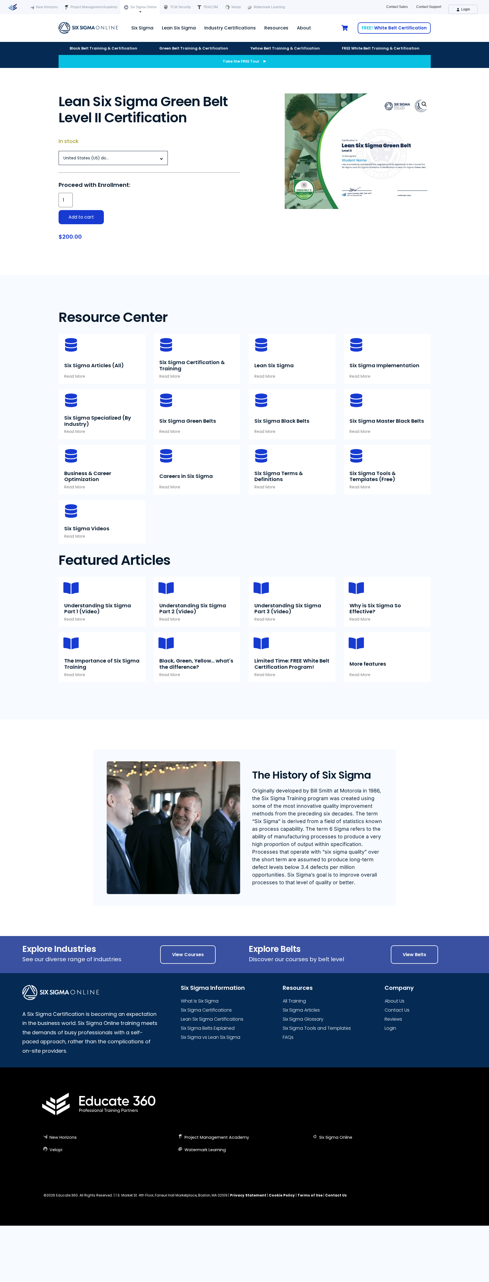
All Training (294, 1001)
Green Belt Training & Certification (193, 48)
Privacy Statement (248, 1195)
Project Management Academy (93, 7)
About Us (394, 1001)
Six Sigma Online (143, 7)
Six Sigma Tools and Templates (317, 1028)
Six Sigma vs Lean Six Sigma (210, 1037)
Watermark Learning (269, 7)
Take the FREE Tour (241, 61)
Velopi (235, 7)
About (304, 28)
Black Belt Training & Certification (103, 48)
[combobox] (113, 158)
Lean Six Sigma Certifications (212, 1019)
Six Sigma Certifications (206, 1010)
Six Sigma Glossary (303, 1019)
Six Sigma (142, 28)
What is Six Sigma (199, 1001)
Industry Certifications (230, 28)
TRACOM (210, 7)
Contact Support (428, 7)
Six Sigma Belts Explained (208, 1028)
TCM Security (180, 7)
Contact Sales (397, 7)
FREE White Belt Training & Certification (380, 48)
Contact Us (397, 1010)
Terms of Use (310, 1195)
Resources (276, 28)
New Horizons (46, 7)
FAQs (288, 1037)
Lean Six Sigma (179, 28)
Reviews (393, 1019)
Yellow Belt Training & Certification (285, 48)
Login (465, 9)
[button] (424, 104)
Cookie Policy (282, 1195)
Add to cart (81, 217)
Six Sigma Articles (301, 1010)
